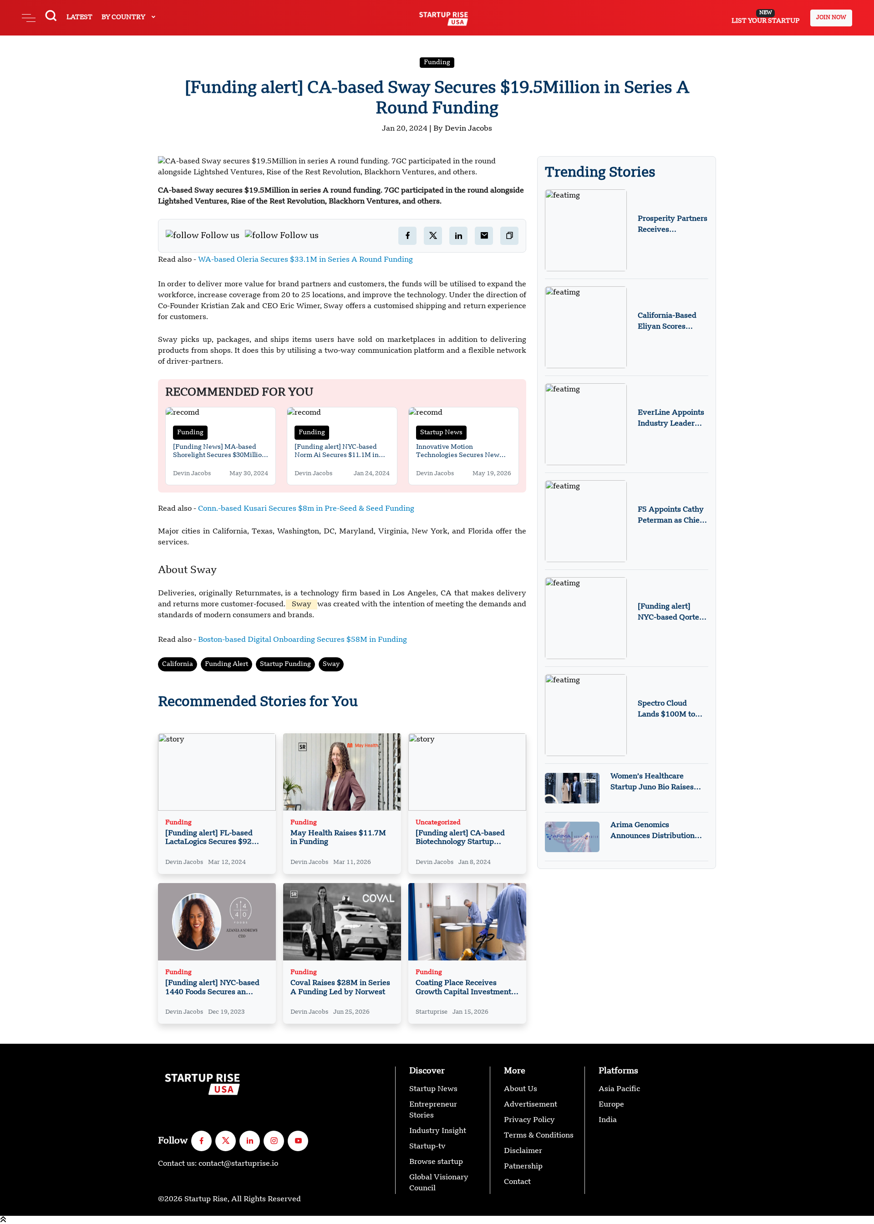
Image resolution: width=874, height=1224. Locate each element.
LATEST (79, 17)
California (177, 664)
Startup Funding (285, 664)
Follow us (220, 236)
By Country (124, 17)
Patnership (523, 1166)
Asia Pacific (619, 1089)
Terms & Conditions (539, 1135)
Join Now (831, 17)
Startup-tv (427, 1146)
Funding (437, 62)
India (608, 1120)
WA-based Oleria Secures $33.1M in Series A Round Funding (305, 260)
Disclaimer (523, 1151)
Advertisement (530, 1104)
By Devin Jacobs (462, 128)
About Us (520, 1089)
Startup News (441, 432)
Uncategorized (438, 822)
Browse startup (436, 1162)
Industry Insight (437, 1131)
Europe (611, 1104)
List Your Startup (765, 17)
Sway (331, 664)
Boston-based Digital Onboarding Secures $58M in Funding (302, 640)
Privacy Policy (529, 1120)
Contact (517, 1182)
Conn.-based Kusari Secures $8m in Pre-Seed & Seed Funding (306, 509)
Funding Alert (226, 664)
